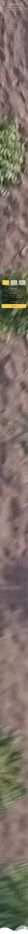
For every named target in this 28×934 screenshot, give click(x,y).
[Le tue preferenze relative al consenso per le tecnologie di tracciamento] (25, 928)
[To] (25, 297)
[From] (13, 297)
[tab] (5, 282)
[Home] (16, 4)
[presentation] (2, 283)
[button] (2, 4)
